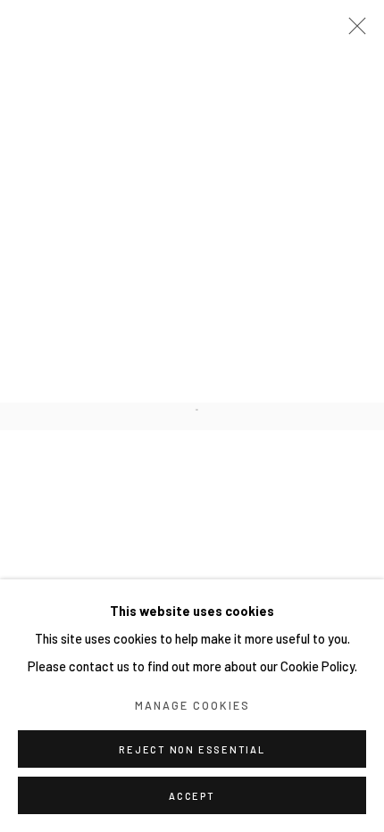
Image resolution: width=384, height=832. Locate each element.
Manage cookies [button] (192, 705)
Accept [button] (192, 796)
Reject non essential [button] (191, 749)
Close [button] (352, 31)
